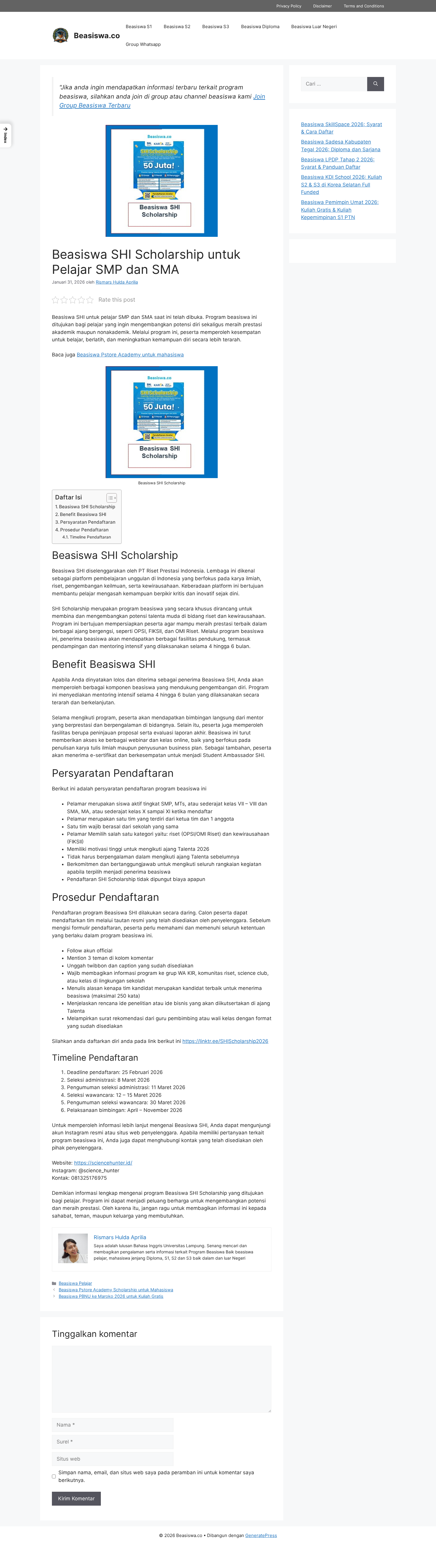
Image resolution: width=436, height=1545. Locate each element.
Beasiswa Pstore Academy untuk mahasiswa (130, 355)
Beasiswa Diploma (260, 26)
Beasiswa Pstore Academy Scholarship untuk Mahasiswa (116, 1289)
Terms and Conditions (364, 6)
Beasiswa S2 (177, 26)
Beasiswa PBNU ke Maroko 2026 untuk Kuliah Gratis (111, 1296)
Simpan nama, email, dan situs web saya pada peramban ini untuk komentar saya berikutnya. (156, 1476)
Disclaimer (322, 6)
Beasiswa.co (97, 35)
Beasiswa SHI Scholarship (87, 506)
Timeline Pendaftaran (90, 537)
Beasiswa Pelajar (75, 1283)
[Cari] (375, 84)
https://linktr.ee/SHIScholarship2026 (225, 1041)
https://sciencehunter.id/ (103, 1163)
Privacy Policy (288, 6)
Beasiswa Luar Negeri (314, 26)
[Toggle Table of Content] (108, 498)
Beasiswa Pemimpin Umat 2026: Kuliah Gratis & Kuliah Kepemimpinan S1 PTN (340, 209)
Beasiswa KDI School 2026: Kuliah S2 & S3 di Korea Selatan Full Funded (341, 184)
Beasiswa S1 (139, 26)
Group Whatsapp (143, 44)
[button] (5, 135)
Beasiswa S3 (215, 26)
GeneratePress (261, 1535)
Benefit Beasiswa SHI (83, 514)
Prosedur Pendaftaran (84, 530)
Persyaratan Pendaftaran (87, 522)
